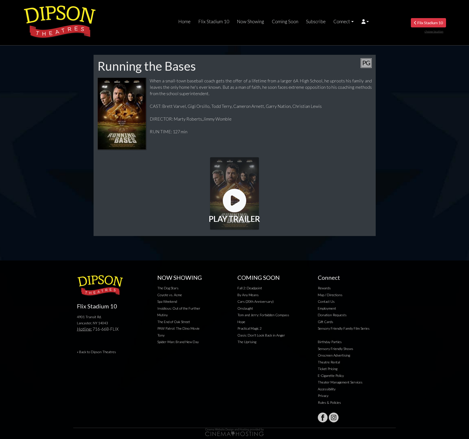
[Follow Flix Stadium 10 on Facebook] (323, 417)
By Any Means (248, 295)
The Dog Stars (168, 288)
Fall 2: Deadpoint (249, 288)
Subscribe (316, 21)
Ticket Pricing (327, 369)
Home (184, 21)
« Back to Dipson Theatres (96, 352)
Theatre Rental (329, 362)
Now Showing (250, 21)
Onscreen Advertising (334, 355)
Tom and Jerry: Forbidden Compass (263, 315)
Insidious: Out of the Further (178, 308)
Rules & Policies (329, 402)
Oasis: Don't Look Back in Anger (261, 335)
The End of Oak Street (173, 322)
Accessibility (327, 389)
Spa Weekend (167, 301)
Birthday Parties (330, 342)
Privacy (323, 396)
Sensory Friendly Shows (335, 349)
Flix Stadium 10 (213, 21)
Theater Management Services (340, 382)
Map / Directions (330, 295)
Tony (161, 335)
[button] (365, 21)
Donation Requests (332, 315)
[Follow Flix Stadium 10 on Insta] (334, 417)
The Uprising (246, 342)
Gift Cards (325, 322)
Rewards (324, 288)
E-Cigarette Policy (331, 375)
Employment (327, 308)
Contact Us (326, 301)
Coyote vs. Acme (169, 295)
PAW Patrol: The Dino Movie (178, 328)
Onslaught (245, 308)
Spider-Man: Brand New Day (178, 342)
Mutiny (162, 315)
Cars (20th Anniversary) (255, 301)
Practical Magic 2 (249, 328)
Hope (241, 322)
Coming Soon (285, 21)
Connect (341, 21)
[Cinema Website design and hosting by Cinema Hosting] (234, 432)
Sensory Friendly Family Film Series (344, 328)
